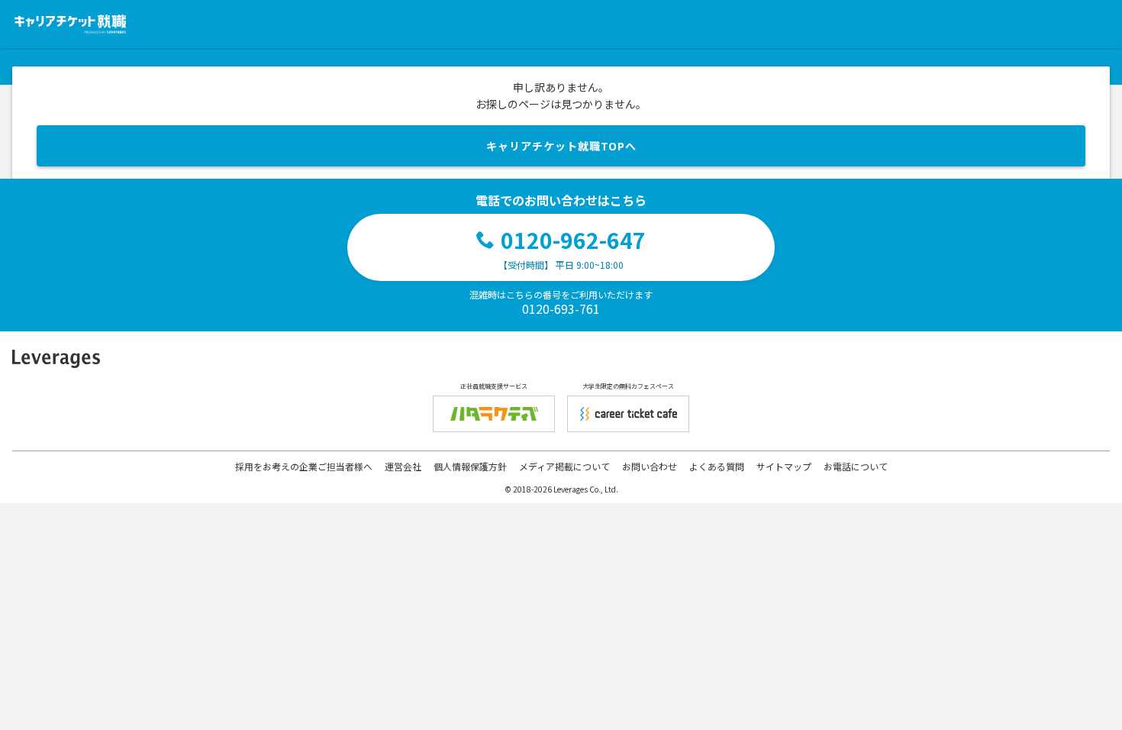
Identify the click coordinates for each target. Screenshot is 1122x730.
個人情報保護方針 (470, 466)
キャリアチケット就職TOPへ (561, 145)
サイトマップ (783, 466)
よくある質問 (716, 466)
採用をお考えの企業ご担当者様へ (303, 466)
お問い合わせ (649, 466)
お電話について (856, 466)
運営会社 (403, 466)
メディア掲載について (564, 466)
